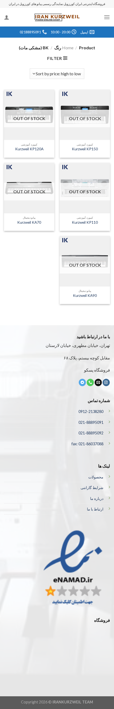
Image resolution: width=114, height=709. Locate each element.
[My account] (6, 17)
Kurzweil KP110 (85, 222)
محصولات (95, 477)
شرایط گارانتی (92, 487)
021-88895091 (90, 422)
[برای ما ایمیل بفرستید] (98, 382)
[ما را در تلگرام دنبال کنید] (82, 382)
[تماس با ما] (90, 382)
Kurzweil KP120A (29, 149)
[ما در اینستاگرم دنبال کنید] (106, 382)
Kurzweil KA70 (29, 222)
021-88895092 (90, 433)
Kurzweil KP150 (85, 149)
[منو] (107, 17)
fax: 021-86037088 (87, 444)
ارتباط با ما (95, 509)
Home (67, 47)
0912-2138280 (90, 411)
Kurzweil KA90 (85, 295)
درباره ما (96, 498)
